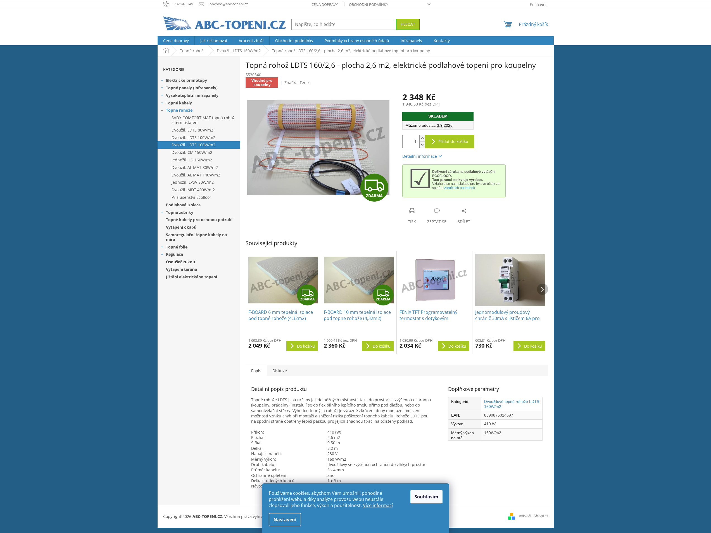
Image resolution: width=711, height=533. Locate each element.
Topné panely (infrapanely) (192, 87)
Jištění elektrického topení (191, 276)
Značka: (297, 82)
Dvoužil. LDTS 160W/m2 (193, 144)
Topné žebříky (179, 212)
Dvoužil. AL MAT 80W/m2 (195, 167)
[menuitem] (176, 40)
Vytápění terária (181, 269)
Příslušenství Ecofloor (191, 197)
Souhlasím (426, 497)
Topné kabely (179, 103)
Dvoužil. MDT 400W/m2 (193, 189)
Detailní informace (419, 156)
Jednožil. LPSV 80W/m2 (193, 182)
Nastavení (285, 520)
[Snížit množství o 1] (422, 145)
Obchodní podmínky (368, 4)
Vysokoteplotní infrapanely (192, 95)
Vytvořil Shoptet (533, 515)
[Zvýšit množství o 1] (422, 138)
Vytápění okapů (181, 227)
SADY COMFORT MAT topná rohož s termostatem (203, 120)
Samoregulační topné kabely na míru (196, 237)
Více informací (378, 505)
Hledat (408, 24)
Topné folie (176, 247)
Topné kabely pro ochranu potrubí (199, 219)
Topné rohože (179, 110)
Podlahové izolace (183, 204)
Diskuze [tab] (279, 370)
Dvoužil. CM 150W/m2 (192, 152)
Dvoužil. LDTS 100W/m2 (193, 137)
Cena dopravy (324, 4)
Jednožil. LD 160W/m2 (192, 159)
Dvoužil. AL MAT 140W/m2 (196, 175)
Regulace (174, 254)
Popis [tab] (256, 370)
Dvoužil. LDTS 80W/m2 (192, 130)
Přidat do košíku (453, 141)
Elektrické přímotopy (186, 80)
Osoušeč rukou (180, 261)
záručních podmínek (459, 188)
